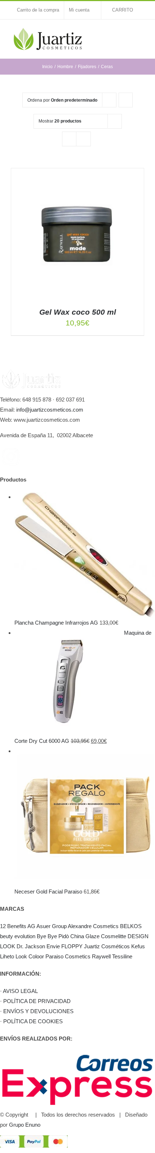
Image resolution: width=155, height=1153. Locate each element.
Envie (53, 946)
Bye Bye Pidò (53, 936)
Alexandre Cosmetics (93, 926)
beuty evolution (17, 936)
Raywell (101, 956)
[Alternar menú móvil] (141, 34)
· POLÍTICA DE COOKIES (31, 1021)
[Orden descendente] (126, 100)
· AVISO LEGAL (19, 991)
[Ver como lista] (83, 139)
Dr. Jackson (31, 946)
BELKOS (131, 926)
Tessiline (122, 956)
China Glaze (84, 936)
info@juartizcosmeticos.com (49, 410)
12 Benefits (13, 926)
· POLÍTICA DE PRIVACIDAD (35, 1001)
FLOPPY (72, 946)
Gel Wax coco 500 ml (77, 312)
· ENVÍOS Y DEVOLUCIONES (37, 1011)
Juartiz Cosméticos (107, 946)
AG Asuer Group (47, 926)
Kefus (138, 946)
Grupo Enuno (24, 1125)
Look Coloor (29, 956)
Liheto (7, 956)
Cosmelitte (113, 936)
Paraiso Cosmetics (67, 956)
